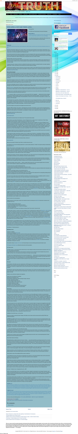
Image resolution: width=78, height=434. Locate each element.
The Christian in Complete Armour (59, 257)
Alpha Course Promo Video (13, 69)
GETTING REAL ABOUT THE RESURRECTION (63, 94)
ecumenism (16, 400)
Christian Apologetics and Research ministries (61, 170)
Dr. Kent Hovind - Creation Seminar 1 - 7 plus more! (62, 190)
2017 (56, 67)
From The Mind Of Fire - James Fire (59, 201)
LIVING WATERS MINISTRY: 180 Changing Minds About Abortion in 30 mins (62, 215)
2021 (56, 61)
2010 (56, 106)
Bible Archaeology (57, 163)
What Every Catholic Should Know (59, 265)
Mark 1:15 (28, 11)
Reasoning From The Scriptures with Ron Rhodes (62, 248)
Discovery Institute (57, 184)
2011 (56, 105)
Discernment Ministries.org (58, 182)
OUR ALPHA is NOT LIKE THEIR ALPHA (19, 27)
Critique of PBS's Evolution (58, 177)
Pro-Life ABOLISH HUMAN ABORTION (60, 235)
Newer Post (8, 409)
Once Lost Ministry (57, 231)
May (56, 87)
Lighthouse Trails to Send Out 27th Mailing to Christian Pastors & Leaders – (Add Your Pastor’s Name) (22, 416)
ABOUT (11, 14)
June (57, 85)
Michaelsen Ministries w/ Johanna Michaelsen (61, 222)
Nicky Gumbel (25, 400)
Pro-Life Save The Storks (58, 244)
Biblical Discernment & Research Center (60, 166)
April (57, 88)
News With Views (57, 227)
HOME (8, 14)
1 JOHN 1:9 (38, 239)
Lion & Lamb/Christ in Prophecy (59, 213)
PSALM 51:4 (36, 188)
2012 (56, 75)
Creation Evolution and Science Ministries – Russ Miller (63, 174)
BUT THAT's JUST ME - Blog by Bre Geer (60, 167)
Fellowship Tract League (58, 196)
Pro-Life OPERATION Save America (59, 242)
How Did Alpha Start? (10, 115)
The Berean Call (56, 256)
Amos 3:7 (55, 159)
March (57, 100)
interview (11, 87)
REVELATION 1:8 (31, 33)
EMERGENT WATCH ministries (59, 193)
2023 (56, 58)
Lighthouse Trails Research (58, 211)
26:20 (49, 217)
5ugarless (54, 431)
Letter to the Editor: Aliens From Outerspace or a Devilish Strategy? (16, 419)
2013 (56, 73)
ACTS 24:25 (18, 232)
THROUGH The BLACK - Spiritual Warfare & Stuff (62, 262)
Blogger (61, 431)
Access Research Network (58, 157)
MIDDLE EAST (49, 14)
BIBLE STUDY (25, 14)
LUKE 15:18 (47, 210)
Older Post (49, 409)
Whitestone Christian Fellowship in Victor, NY (61, 266)
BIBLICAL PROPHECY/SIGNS (33, 14)
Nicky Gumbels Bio (10, 140)
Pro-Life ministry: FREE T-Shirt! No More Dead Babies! (62, 241)
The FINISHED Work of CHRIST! (61, 98)
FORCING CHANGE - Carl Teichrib (59, 200)
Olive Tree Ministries (57, 230)
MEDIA (59, 14)
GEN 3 (14, 181)
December (57, 76)
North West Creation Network (58, 228)
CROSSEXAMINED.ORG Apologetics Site (61, 178)
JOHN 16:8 (37, 200)
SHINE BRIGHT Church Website (59, 253)
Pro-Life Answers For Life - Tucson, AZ (60, 238)
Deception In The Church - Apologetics (60, 181)
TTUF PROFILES (55, 14)
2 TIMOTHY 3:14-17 (10, 390)
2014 (56, 72)
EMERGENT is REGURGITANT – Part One (63, 91)
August (57, 82)
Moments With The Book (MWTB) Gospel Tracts (61, 223)
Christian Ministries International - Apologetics (61, 171)
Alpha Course (11, 400)
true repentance (30, 400)
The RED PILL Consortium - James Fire (60, 261)
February (57, 101)
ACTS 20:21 (46, 217)
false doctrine (20, 400)
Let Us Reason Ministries (58, 210)
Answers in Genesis (57, 160)
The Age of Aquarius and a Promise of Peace (13, 415)
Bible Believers (56, 164)
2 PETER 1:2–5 (9, 383)
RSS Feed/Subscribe (57, 20)
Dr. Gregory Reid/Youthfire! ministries (60, 189)
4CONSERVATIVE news (58, 156)
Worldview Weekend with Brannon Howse (60, 268)
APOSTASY (20, 14)
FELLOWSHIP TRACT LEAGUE (59, 197)
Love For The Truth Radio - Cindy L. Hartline (61, 219)
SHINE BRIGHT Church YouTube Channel (61, 254)
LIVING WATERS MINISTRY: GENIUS (60, 218)
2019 (56, 64)
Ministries (57, 159)
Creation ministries (57, 175)
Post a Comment (10, 405)
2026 (56, 53)
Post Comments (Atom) (14, 411)
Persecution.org (56, 234)
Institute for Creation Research (59, 203)
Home (29, 409)
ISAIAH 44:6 (9, 45)
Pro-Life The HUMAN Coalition (59, 245)
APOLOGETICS (16, 14)
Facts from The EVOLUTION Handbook (60, 194)
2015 (56, 70)
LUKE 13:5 (45, 212)
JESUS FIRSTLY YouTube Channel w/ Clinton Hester (62, 206)
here (13, 145)
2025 (56, 55)
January (57, 103)
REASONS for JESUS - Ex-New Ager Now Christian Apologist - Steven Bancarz (62, 250)
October (57, 79)
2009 (56, 108)
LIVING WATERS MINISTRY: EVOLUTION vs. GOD (62, 216)
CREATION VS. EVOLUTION (42, 14)
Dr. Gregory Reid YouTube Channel (59, 185)
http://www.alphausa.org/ (11, 113)
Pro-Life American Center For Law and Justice (61, 237)
